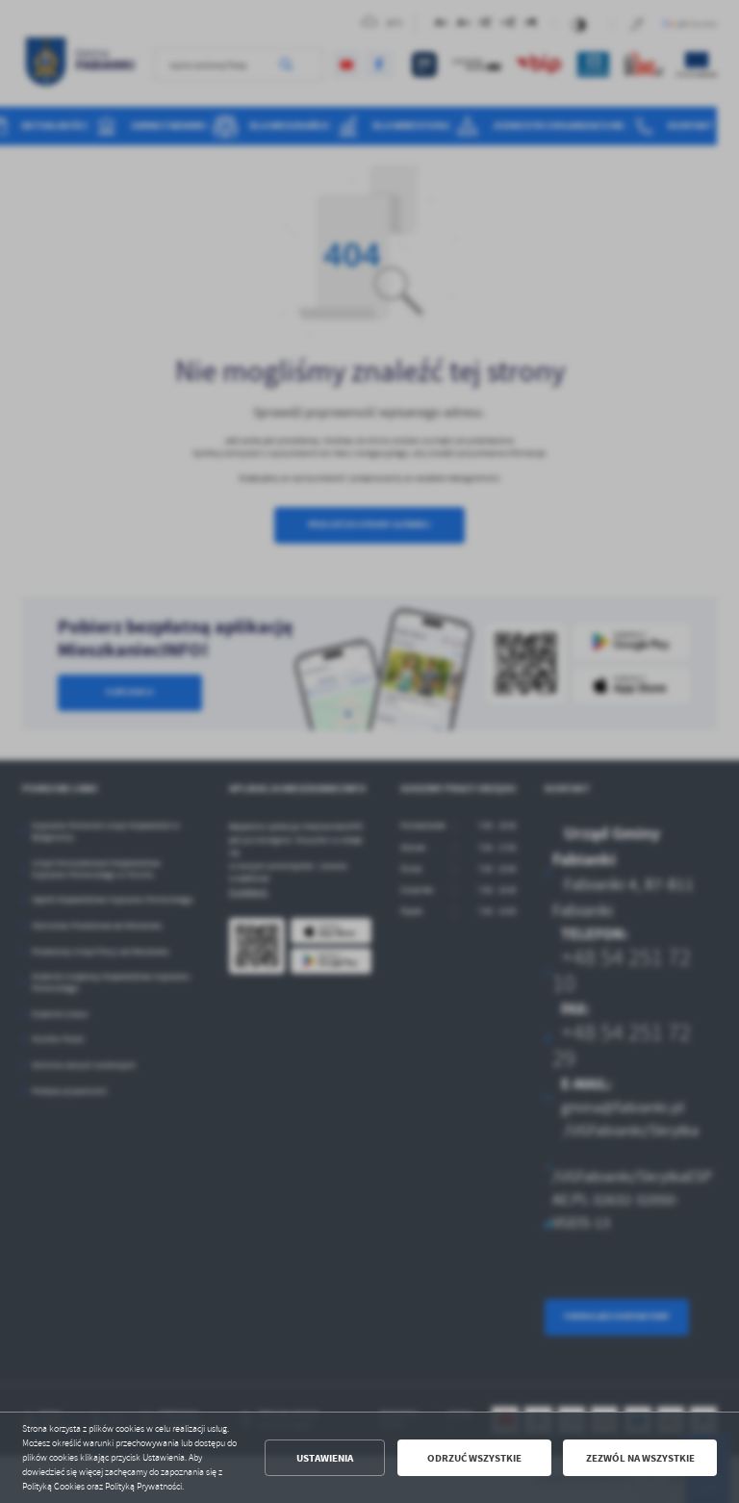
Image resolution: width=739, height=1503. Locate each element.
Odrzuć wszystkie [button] (474, 1458)
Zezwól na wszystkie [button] (640, 1458)
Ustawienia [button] (324, 1458)
